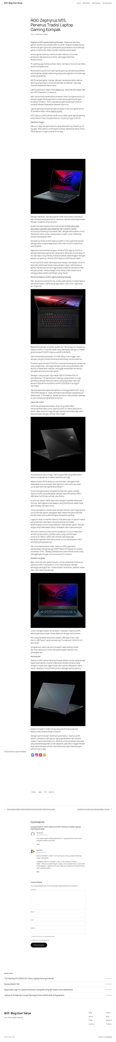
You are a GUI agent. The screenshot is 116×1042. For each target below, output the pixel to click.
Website (33, 928)
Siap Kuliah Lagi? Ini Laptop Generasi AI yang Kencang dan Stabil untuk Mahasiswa (38, 990)
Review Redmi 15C (12, 984)
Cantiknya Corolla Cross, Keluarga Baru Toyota (93, 809)
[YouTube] (40, 754)
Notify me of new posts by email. (40, 940)
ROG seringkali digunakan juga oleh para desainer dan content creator (55, 227)
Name (32, 912)
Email (32, 920)
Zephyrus (60, 89)
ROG (45, 792)
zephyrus (51, 792)
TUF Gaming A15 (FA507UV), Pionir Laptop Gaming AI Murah (29, 978)
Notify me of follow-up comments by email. (43, 936)
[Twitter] (32, 754)
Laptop (40, 792)
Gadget (46, 34)
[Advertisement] (58, 145)
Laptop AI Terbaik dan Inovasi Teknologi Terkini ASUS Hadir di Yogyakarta (34, 995)
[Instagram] (36, 754)
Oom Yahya (39, 34)
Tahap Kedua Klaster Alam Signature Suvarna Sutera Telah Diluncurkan (31, 809)
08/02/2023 (40, 850)
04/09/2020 (40, 832)
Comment (34, 889)
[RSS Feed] (44, 754)
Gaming (34, 792)
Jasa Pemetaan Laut (42, 835)
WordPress (109, 1037)
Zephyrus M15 (56, 111)
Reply (38, 844)
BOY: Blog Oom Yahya (13, 3)
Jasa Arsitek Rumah (42, 852)
